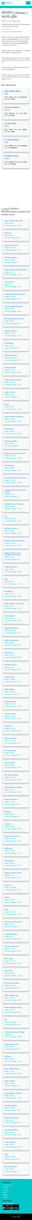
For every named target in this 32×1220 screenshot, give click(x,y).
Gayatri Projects (9, 763)
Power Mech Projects (11, 799)
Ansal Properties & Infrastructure (15, 478)
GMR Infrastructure (10, 355)
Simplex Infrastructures (11, 640)
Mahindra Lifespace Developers (14, 540)
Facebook (6, 1187)
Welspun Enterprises (10, 567)
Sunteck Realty (9, 860)
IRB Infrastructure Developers (14, 504)
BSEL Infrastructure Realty (13, 922)
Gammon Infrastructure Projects (14, 294)
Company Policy (8, 1185)
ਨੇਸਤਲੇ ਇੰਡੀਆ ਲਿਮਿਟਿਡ (11, 156)
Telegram (5, 1195)
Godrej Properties (10, 714)
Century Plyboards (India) (12, 380)
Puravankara (8, 591)
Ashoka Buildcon (9, 689)
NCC (5, 516)
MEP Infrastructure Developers (14, 318)
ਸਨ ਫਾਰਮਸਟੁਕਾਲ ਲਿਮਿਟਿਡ (11, 107)
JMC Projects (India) (11, 775)
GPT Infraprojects (10, 750)
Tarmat (6, 404)
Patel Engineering (10, 701)
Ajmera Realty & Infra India (13, 221)
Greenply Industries (10, 1105)
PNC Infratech (8, 465)
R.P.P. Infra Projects (10, 665)
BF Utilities (7, 1056)
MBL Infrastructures (11, 528)
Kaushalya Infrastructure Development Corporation (12, 553)
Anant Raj (7, 824)
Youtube (5, 1197)
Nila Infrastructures (10, 257)
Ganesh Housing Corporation (13, 306)
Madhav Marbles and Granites (14, 603)
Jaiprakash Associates (11, 245)
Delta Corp (7, 885)
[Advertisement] (16, 189)
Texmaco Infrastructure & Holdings (15, 269)
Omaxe (6, 909)
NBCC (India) (8, 958)
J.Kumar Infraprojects (11, 1117)
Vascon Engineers (9, 616)
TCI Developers (9, 282)
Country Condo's (9, 392)
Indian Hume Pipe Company (13, 787)
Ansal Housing (8, 343)
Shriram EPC (8, 971)
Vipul (6, 579)
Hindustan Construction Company (15, 453)
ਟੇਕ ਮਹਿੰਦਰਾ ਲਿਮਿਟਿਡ (10, 124)
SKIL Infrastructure (10, 1166)
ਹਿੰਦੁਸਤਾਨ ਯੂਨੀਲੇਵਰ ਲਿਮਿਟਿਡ (12, 91)
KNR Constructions (10, 738)
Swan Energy (8, 726)
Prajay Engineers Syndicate (13, 1093)
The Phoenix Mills (10, 367)
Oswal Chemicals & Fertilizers (14, 416)
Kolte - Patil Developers (11, 1069)
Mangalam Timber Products (13, 873)
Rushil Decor (8, 848)
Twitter (5, 1192)
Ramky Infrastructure (11, 1044)
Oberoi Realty (8, 652)
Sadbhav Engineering (11, 995)
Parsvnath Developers (11, 1130)
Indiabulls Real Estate (11, 628)
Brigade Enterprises (10, 331)
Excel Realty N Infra (10, 441)
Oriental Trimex (9, 677)
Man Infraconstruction (11, 946)
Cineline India (8, 429)
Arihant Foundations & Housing (14, 1032)
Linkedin (5, 1190)
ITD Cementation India (11, 983)
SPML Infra (8, 233)
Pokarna (7, 897)
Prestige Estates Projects (12, 836)
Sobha (6, 1154)
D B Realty (7, 812)
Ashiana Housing (9, 1142)
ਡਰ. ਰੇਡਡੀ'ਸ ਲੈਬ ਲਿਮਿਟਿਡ (11, 140)
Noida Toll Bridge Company (13, 1007)
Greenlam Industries (10, 934)
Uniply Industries (9, 1081)
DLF (5, 1020)
